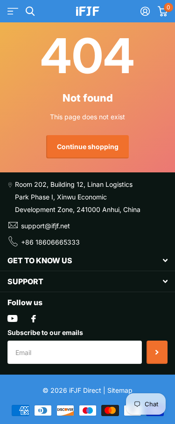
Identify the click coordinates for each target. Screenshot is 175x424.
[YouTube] (12, 318)
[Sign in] (145, 11)
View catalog (12, 11)
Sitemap (120, 390)
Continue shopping (88, 146)
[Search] (30, 11)
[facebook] (33, 318)
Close (87, 260)
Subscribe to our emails (45, 332)
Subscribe (157, 352)
